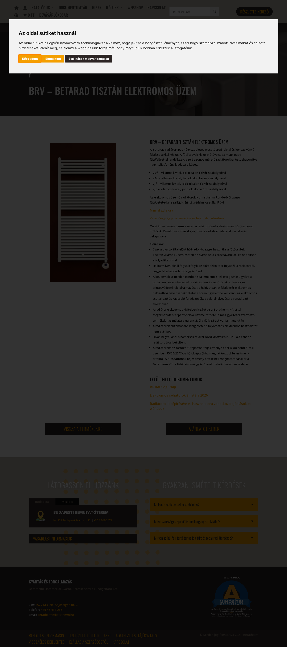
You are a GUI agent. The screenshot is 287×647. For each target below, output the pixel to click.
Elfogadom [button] (30, 58)
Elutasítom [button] (53, 58)
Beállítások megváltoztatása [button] (88, 58)
